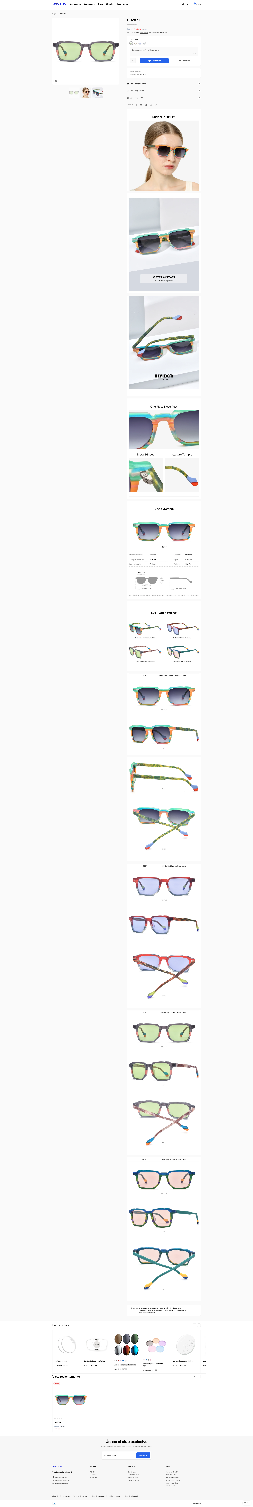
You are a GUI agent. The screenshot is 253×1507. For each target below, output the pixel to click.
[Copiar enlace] (156, 105)
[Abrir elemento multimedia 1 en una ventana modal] (85, 51)
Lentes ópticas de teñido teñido (153, 1364)
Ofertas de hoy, (181, 1310)
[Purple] (139, 43)
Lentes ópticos (60, 1361)
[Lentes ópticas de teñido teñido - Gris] (148, 1360)
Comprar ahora (184, 61)
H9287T (57, 1422)
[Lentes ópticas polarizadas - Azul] (123, 1360)
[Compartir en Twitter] (141, 105)
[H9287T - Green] (55, 1418)
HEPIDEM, (159, 1310)
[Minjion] (57, 1467)
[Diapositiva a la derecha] (199, 1325)
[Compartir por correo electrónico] (151, 105)
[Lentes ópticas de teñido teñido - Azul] (146, 1360)
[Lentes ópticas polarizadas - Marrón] (118, 1360)
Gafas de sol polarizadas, (147, 1310)
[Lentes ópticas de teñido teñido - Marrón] (144, 1360)
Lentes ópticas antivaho (183, 1361)
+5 (125, 1360)
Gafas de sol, (143, 1308)
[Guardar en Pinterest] (146, 105)
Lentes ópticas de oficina (94, 1361)
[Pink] (135, 43)
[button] (183, 4)
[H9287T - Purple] (59, 1418)
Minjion (199, 1503)
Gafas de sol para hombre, (156, 1308)
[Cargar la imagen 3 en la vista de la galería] (85, 92)
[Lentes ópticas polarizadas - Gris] (116, 1360)
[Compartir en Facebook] (136, 105)
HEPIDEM (138, 71)
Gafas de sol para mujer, (173, 1308)
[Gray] (144, 43)
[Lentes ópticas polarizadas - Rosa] (120, 1360)
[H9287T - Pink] (57, 1418)
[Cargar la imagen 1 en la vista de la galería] (74, 92)
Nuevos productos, (169, 1310)
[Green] (131, 43)
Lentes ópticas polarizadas (125, 1365)
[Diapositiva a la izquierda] (194, 1325)
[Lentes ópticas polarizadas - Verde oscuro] (114, 1360)
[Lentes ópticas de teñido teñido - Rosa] (150, 1360)
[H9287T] (71, 1412)
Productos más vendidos (147, 1312)
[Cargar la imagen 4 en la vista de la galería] (97, 92)
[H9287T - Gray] (61, 1418)
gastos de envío (144, 32)
